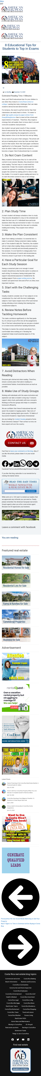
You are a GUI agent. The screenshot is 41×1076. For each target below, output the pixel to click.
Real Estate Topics (12, 1006)
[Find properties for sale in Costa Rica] (20, 515)
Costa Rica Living (27, 1000)
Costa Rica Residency (28, 1006)
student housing (20, 419)
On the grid (29, 1024)
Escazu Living (29, 1015)
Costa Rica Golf (31, 994)
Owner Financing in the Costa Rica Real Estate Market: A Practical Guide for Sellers (23, 784)
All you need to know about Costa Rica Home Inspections (20, 807)
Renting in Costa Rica (29, 1027)
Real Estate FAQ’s (20, 1018)
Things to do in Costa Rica (20, 1034)
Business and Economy (28, 982)
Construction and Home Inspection (21, 988)
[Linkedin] (28, 1039)
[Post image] (4, 784)
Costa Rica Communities (20, 985)
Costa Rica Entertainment (14, 994)
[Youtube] (23, 1039)
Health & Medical (11, 997)
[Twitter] (18, 1039)
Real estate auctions (11, 1027)
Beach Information (11, 982)
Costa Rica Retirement (12, 1009)
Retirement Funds (20, 1030)
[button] (5, 465)
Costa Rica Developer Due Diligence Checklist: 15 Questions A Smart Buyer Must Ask (20, 799)
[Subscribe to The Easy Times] (20, 486)
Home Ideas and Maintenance (20, 1021)
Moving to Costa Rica (15, 1024)
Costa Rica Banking (30, 979)
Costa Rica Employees (20, 991)
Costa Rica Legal (13, 1000)
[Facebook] (12, 1039)
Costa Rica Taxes (12, 1012)
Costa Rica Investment (27, 997)
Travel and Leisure (28, 1012)
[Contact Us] (20, 439)
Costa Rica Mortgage (13, 1003)
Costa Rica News (29, 1003)
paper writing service (25, 278)
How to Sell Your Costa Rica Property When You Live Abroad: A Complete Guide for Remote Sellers (22, 791)
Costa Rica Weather (14, 1015)
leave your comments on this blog (21, 451)
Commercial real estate (12, 979)
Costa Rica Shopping (29, 1009)
